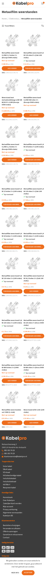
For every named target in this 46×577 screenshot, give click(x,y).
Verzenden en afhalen (11, 528)
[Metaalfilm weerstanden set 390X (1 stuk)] (12, 397)
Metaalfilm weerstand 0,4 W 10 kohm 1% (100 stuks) (34, 145)
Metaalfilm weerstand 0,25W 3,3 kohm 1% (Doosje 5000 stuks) (10, 55)
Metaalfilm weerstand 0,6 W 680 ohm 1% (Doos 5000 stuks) (34, 367)
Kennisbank (8, 497)
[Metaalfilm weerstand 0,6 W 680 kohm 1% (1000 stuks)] (12, 352)
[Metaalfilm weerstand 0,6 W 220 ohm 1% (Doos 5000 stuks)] (34, 307)
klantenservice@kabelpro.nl (15, 456)
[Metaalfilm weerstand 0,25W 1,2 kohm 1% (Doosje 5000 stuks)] (12, 132)
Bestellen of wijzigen (11, 525)
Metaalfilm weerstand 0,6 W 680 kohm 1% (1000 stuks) (12, 367)
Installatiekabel (9, 478)
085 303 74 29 (9, 450)
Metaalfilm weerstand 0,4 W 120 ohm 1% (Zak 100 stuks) (34, 191)
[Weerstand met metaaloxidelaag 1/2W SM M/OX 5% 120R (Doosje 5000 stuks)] (12, 85)
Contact (6, 537)
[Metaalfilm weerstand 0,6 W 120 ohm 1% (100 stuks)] (12, 263)
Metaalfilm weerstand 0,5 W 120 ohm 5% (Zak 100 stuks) (34, 55)
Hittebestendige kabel (12, 475)
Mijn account (8, 506)
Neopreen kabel (9, 487)
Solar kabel (7, 466)
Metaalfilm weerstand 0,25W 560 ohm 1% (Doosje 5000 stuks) (32, 100)
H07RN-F (6, 484)
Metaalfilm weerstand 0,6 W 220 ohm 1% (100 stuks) (12, 321)
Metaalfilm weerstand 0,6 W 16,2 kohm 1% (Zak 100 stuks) (34, 278)
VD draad (6, 472)
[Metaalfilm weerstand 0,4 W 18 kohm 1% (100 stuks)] (12, 221)
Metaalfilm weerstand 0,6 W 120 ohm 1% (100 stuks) (12, 277)
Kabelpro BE (8, 515)
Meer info (15, 573)
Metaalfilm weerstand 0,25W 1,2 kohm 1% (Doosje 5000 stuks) (10, 146)
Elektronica (14, 18)
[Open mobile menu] (3, 3)
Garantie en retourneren (13, 534)
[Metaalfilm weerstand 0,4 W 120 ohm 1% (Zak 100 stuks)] (34, 176)
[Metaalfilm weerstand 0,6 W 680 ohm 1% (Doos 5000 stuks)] (34, 352)
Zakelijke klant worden (12, 503)
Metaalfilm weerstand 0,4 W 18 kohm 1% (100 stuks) (12, 234)
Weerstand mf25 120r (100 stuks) (34, 411)
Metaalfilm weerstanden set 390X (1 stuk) (11, 411)
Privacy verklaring (10, 509)
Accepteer (28, 573)
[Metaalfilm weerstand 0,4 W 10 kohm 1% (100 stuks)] (34, 132)
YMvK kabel (7, 469)
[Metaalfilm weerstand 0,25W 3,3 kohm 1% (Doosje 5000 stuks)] (12, 40)
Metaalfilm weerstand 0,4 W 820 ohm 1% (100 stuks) (34, 234)
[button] (34, 68)
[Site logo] (23, 3)
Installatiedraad (9, 481)
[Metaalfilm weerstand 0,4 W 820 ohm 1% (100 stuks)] (34, 221)
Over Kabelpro (9, 500)
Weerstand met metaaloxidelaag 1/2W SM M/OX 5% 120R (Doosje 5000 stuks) (12, 101)
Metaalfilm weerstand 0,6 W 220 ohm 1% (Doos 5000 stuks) (34, 322)
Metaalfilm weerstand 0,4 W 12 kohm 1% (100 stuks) (12, 190)
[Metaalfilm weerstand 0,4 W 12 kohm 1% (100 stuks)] (12, 176)
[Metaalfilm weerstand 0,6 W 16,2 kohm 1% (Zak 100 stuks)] (34, 263)
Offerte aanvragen (10, 531)
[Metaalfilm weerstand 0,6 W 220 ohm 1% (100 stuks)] (12, 307)
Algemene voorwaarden (12, 512)
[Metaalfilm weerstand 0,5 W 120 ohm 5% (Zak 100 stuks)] (34, 40)
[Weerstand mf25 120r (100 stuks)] (34, 397)
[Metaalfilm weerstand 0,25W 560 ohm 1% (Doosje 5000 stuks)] (34, 85)
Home (4, 18)
